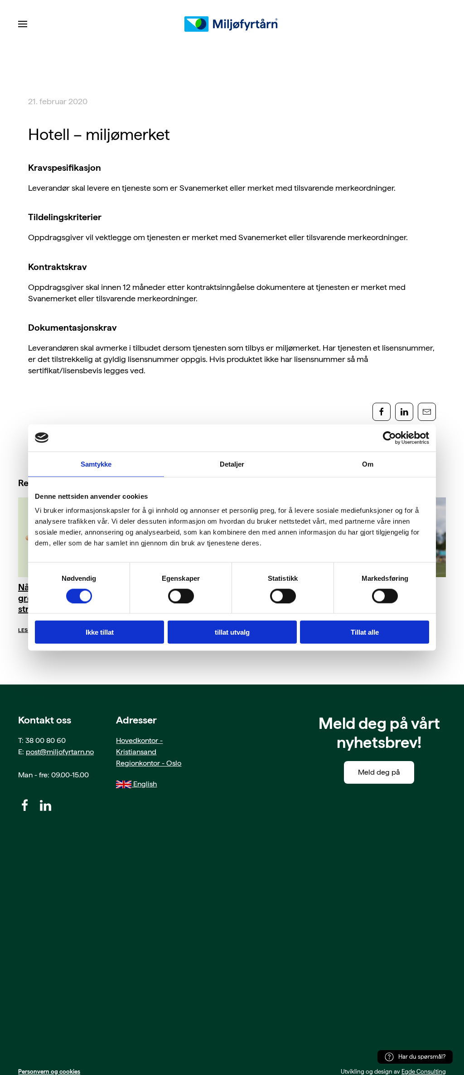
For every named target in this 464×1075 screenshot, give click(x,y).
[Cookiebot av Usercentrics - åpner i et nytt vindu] (389, 437)
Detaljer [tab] (232, 464)
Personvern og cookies (49, 1071)
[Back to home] (232, 24)
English (144, 784)
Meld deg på (379, 772)
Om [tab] (367, 464)
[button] (22, 24)
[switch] (181, 595)
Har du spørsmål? (421, 1056)
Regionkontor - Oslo (148, 763)
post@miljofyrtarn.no (60, 751)
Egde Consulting (423, 1071)
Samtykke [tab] (96, 464)
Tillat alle (365, 632)
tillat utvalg (232, 632)
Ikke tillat (100, 632)
